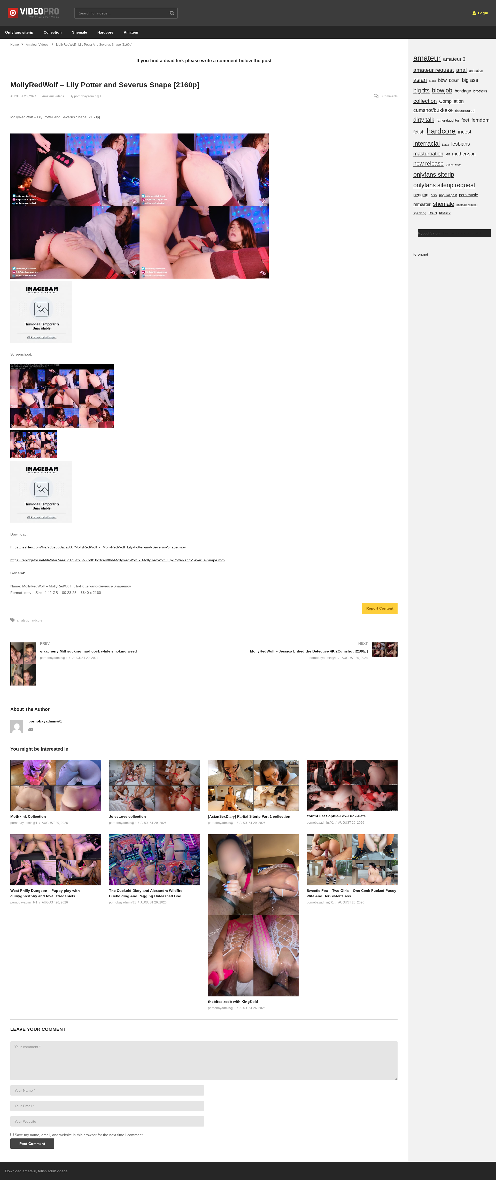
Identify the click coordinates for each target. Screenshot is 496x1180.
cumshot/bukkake (433, 110)
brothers (480, 91)
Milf (448, 154)
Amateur (131, 32)
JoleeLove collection (127, 816)
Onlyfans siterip (19, 32)
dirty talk (423, 119)
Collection (53, 32)
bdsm (454, 80)
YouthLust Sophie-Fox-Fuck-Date (336, 816)
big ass (470, 80)
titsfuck (445, 213)
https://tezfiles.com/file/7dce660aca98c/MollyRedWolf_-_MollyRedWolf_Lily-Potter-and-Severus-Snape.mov (98, 547)
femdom (480, 120)
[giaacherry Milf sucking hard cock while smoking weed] (104, 664)
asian (420, 80)
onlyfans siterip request (444, 185)
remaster (422, 204)
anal (461, 70)
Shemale (79, 32)
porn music (468, 195)
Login (482, 13)
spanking (419, 213)
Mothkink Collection (28, 816)
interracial (426, 143)
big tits (421, 90)
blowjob (442, 90)
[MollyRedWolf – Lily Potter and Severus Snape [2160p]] (55, 785)
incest (464, 132)
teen (433, 212)
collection (425, 101)
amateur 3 (454, 59)
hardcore (36, 620)
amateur (22, 620)
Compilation (451, 101)
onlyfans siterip (433, 174)
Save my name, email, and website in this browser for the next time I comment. (79, 1135)
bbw (442, 80)
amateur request (433, 70)
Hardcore (105, 32)
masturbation (428, 153)
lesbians (460, 144)
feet (465, 120)
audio (432, 80)
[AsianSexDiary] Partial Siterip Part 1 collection (249, 816)
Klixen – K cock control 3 (461, 233)
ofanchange (453, 164)
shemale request (466, 204)
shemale (443, 204)
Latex (445, 144)
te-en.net (420, 254)
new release (428, 163)
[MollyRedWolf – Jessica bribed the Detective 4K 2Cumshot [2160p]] (303, 651)
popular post (448, 195)
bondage (463, 91)
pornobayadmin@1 (45, 721)
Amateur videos (53, 96)
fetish (418, 132)
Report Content (379, 608)
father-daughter (448, 120)
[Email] (31, 729)
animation (476, 71)
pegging (420, 194)
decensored (465, 110)
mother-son (464, 153)
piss (434, 195)
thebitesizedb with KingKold (233, 1002)
